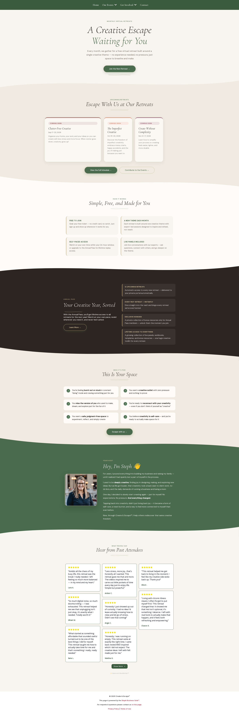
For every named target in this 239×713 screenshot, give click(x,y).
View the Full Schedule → (101, 170)
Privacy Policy (113, 709)
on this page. (137, 705)
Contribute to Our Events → (137, 170)
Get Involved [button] (127, 4)
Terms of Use (125, 709)
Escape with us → (119, 432)
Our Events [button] (108, 4)
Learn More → (75, 327)
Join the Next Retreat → (119, 69)
